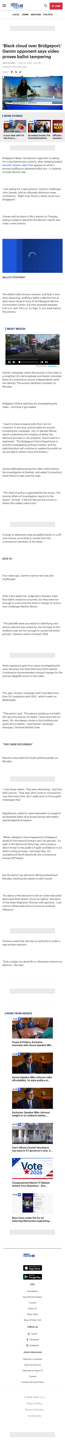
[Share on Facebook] (12, 72)
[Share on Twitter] (16, 72)
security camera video (15, 165)
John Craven (8, 63)
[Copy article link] (20, 72)
